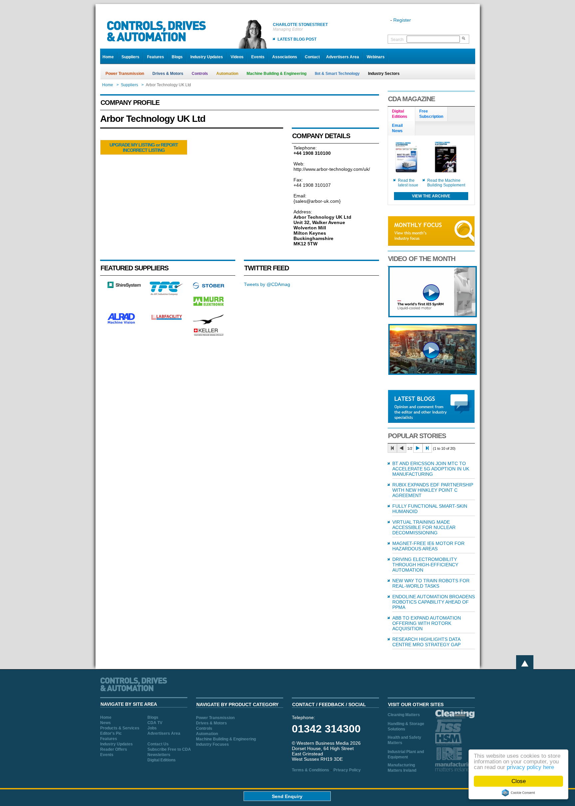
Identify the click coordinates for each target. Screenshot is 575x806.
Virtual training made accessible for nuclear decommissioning (424, 527)
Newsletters (158, 754)
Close (518, 781)
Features (155, 57)
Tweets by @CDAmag (267, 284)
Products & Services (119, 728)
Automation (227, 73)
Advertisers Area (342, 57)
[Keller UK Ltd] (208, 335)
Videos (237, 57)
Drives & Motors (167, 73)
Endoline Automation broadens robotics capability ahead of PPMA (433, 602)
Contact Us (158, 744)
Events (258, 57)
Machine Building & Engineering (276, 73)
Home (108, 57)
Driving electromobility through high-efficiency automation (425, 565)
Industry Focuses (212, 744)
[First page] (392, 448)
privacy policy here (530, 767)
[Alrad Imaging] (124, 323)
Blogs (177, 57)
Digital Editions (161, 760)
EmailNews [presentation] (397, 128)
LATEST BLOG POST (297, 39)
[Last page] (427, 448)
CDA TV (154, 722)
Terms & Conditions (310, 770)
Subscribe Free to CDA (169, 749)
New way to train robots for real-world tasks (431, 583)
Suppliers (130, 57)
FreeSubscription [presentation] (431, 114)
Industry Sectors (384, 73)
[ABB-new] (432, 315)
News (105, 722)
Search (397, 39)
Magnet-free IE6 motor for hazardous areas (428, 546)
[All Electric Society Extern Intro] (432, 373)
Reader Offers (113, 749)
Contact (312, 57)
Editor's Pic (111, 733)
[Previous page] (401, 448)
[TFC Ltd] (166, 293)
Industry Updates (206, 57)
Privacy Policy (347, 770)
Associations (284, 57)
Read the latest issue (408, 182)
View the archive (431, 196)
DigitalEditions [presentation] (399, 114)
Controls (200, 73)
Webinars (376, 57)
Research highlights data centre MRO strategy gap (426, 642)
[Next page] (418, 448)
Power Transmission (124, 73)
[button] (143, 147)
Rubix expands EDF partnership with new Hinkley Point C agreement (432, 490)
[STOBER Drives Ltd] (208, 287)
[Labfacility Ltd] (166, 319)
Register (402, 20)
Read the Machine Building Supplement (446, 182)
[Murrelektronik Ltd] (208, 307)
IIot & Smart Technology (337, 73)
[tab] (401, 114)
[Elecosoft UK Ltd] (124, 286)
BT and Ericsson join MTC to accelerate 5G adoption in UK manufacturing (430, 469)
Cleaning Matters (404, 714)
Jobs (152, 728)
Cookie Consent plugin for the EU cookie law (518, 792)
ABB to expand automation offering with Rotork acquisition (426, 623)
